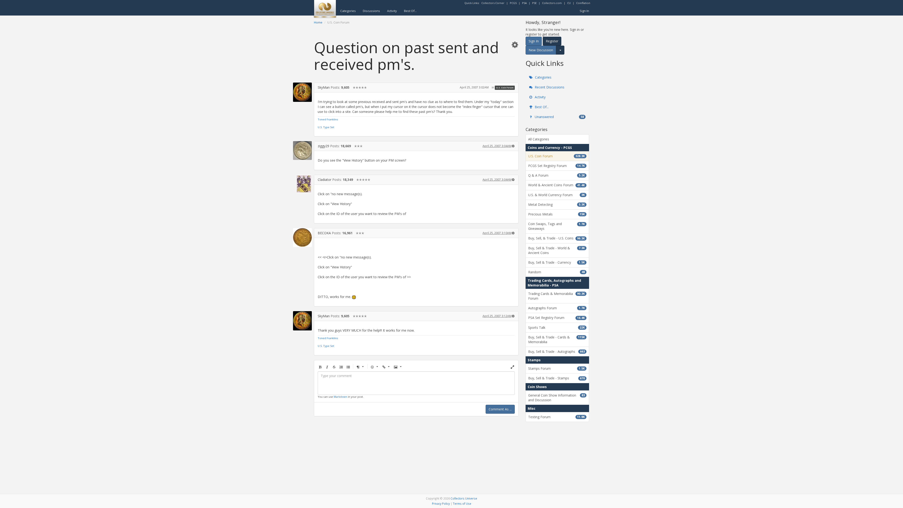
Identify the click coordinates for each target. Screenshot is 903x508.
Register (552, 41)
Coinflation (583, 3)
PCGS (513, 3)
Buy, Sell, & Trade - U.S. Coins (556, 238)
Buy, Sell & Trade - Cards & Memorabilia (556, 339)
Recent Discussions (549, 87)
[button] (515, 45)
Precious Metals (556, 214)
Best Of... (410, 11)
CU (569, 3)
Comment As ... (500, 409)
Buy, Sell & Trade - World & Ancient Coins (556, 250)
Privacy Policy (441, 503)
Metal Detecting (556, 204)
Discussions (371, 11)
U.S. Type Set (326, 127)
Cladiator (324, 179)
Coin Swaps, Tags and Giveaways (556, 226)
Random (556, 272)
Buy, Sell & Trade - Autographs (556, 351)
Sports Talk (556, 327)
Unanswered (559, 117)
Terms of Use (462, 503)
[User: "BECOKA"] (302, 237)
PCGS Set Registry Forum (556, 165)
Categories (348, 11)
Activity (392, 11)
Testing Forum (556, 417)
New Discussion (541, 50)
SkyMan (324, 87)
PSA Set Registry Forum (556, 317)
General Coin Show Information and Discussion (556, 397)
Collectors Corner (492, 3)
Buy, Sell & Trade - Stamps (556, 378)
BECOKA (324, 233)
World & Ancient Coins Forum (556, 185)
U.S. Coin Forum (505, 87)
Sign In (584, 11)
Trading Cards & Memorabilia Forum (556, 296)
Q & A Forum (556, 175)
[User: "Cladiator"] (302, 184)
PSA (524, 3)
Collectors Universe (464, 498)
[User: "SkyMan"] (302, 92)
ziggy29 (323, 146)
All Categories (538, 139)
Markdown (340, 396)
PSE (534, 3)
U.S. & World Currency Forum (556, 195)
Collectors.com (552, 3)
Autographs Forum (556, 308)
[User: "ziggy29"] (302, 150)
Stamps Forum (556, 368)
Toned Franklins (328, 119)
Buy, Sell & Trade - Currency (556, 262)
